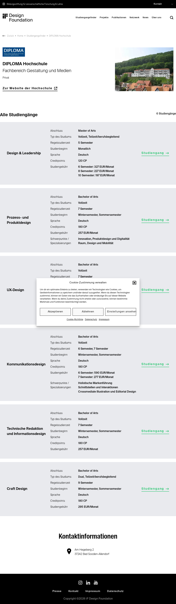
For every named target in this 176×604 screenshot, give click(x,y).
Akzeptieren (55, 311)
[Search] (171, 17)
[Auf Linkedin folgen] (88, 583)
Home (20, 36)
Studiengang (152, 153)
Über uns (156, 18)
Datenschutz (91, 320)
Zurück (10, 36)
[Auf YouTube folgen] (96, 583)
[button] (134, 282)
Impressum (104, 320)
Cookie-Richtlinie (75, 320)
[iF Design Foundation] (17, 18)
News (145, 18)
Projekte (104, 18)
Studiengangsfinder (86, 18)
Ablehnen (88, 311)
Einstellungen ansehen (121, 311)
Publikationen (119, 18)
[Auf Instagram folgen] (80, 583)
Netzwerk (134, 18)
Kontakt (158, 4)
